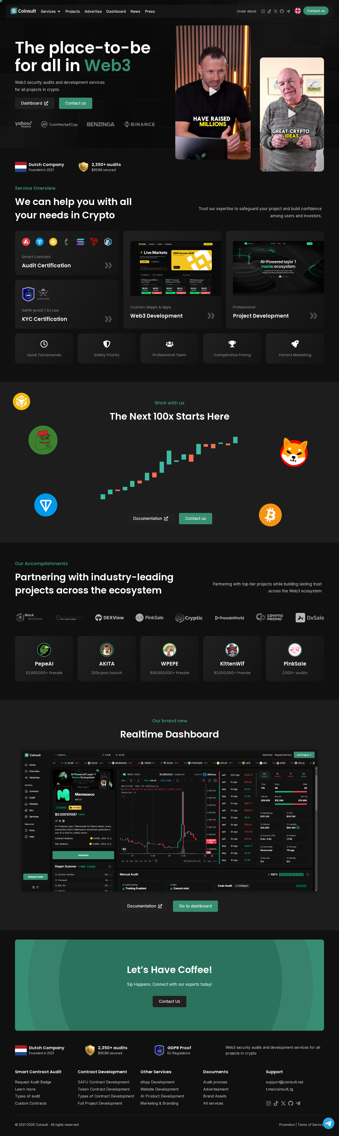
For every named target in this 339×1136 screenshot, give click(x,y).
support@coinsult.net (284, 1082)
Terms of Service (311, 1125)
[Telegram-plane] (288, 11)
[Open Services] (59, 11)
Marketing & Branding (159, 1103)
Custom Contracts (31, 1103)
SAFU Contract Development (103, 1082)
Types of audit (27, 1096)
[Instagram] (263, 11)
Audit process (215, 1082)
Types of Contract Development (106, 1096)
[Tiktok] (269, 11)
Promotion (287, 1125)
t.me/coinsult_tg (279, 1089)
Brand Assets (214, 1096)
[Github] (282, 11)
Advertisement (215, 1089)
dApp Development (157, 1082)
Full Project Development (100, 1103)
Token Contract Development (104, 1089)
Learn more (25, 1089)
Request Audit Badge (33, 1082)
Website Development (159, 1089)
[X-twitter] (276, 11)
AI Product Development (162, 1096)
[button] (213, 92)
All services (213, 1103)
